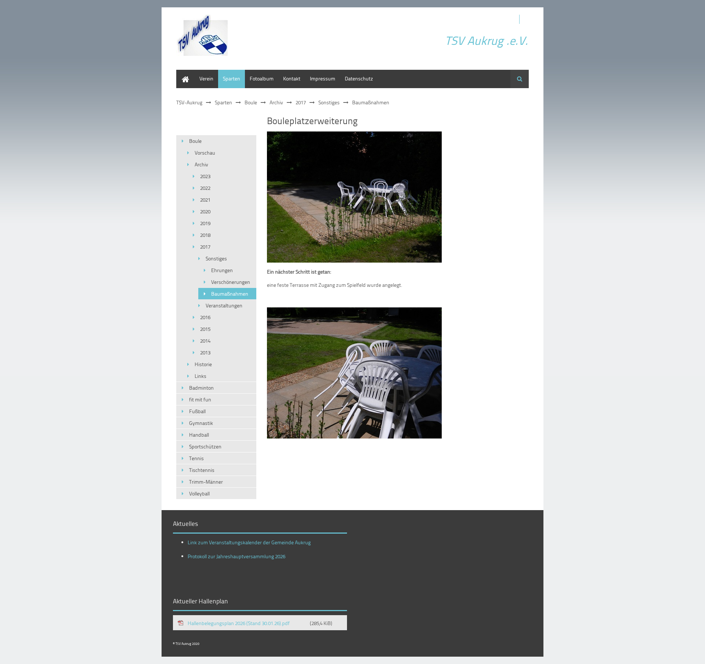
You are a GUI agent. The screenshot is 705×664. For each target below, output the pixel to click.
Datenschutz (359, 78)
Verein (206, 78)
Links (200, 375)
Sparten (231, 78)
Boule (251, 102)
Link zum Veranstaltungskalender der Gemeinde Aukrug (249, 542)
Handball (199, 434)
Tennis (196, 458)
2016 (205, 317)
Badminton (201, 387)
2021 (205, 199)
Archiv (276, 102)
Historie (203, 364)
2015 (205, 328)
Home (182, 73)
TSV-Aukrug (189, 102)
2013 (205, 352)
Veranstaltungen (224, 305)
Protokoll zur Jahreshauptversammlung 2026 (236, 556)
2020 (205, 211)
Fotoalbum (262, 78)
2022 (205, 187)
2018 (205, 234)
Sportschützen (205, 446)
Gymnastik (201, 422)
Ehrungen (222, 270)
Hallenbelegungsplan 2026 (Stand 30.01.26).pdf (260, 623)
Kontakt (291, 78)
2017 (301, 102)
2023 (205, 176)
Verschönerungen (230, 281)
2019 (205, 223)
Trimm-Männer (206, 481)
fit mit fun (200, 399)
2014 (205, 340)
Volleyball (199, 493)
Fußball (197, 411)
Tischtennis (201, 469)
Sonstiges (329, 102)
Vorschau (205, 152)
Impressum (322, 78)
